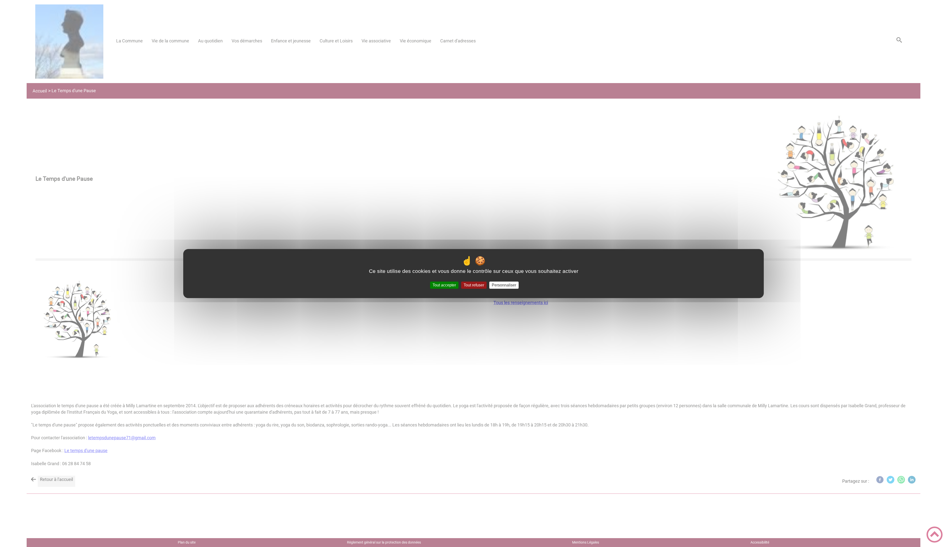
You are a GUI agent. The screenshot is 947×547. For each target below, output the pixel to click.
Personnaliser (504, 285)
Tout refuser (474, 285)
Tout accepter (444, 285)
